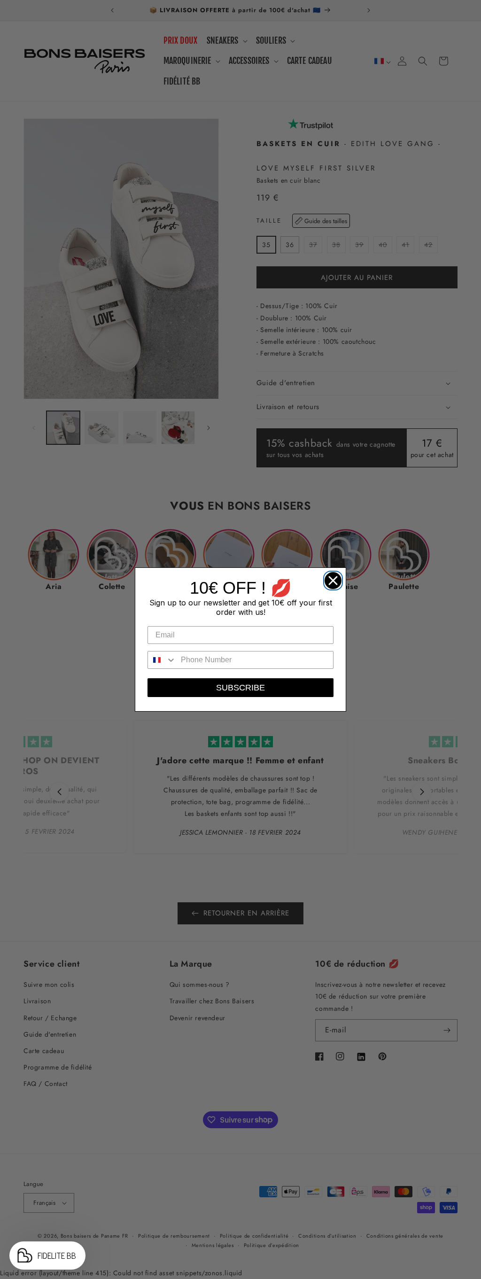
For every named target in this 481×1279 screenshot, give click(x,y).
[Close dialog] (331, 578)
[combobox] (162, 659)
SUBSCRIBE (240, 687)
